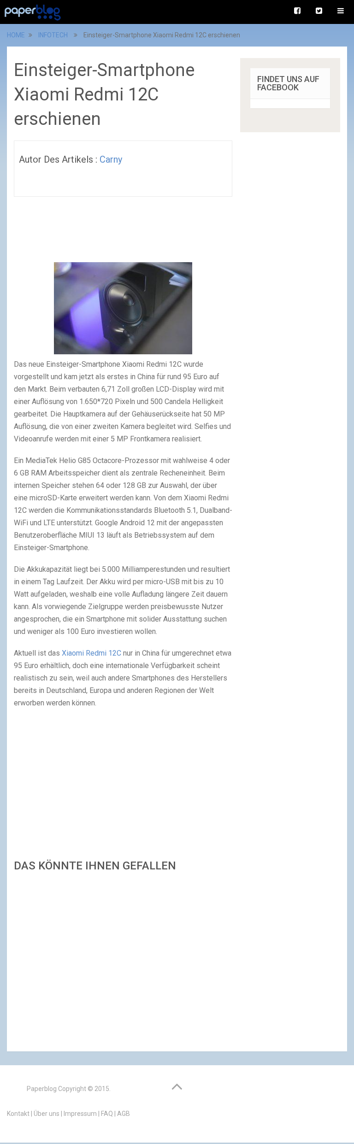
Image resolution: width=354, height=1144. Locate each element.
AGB (123, 1113)
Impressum (80, 1113)
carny (111, 159)
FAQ (107, 1113)
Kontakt (18, 1113)
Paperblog (42, 1088)
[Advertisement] (123, 959)
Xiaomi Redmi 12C (91, 653)
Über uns (46, 1113)
